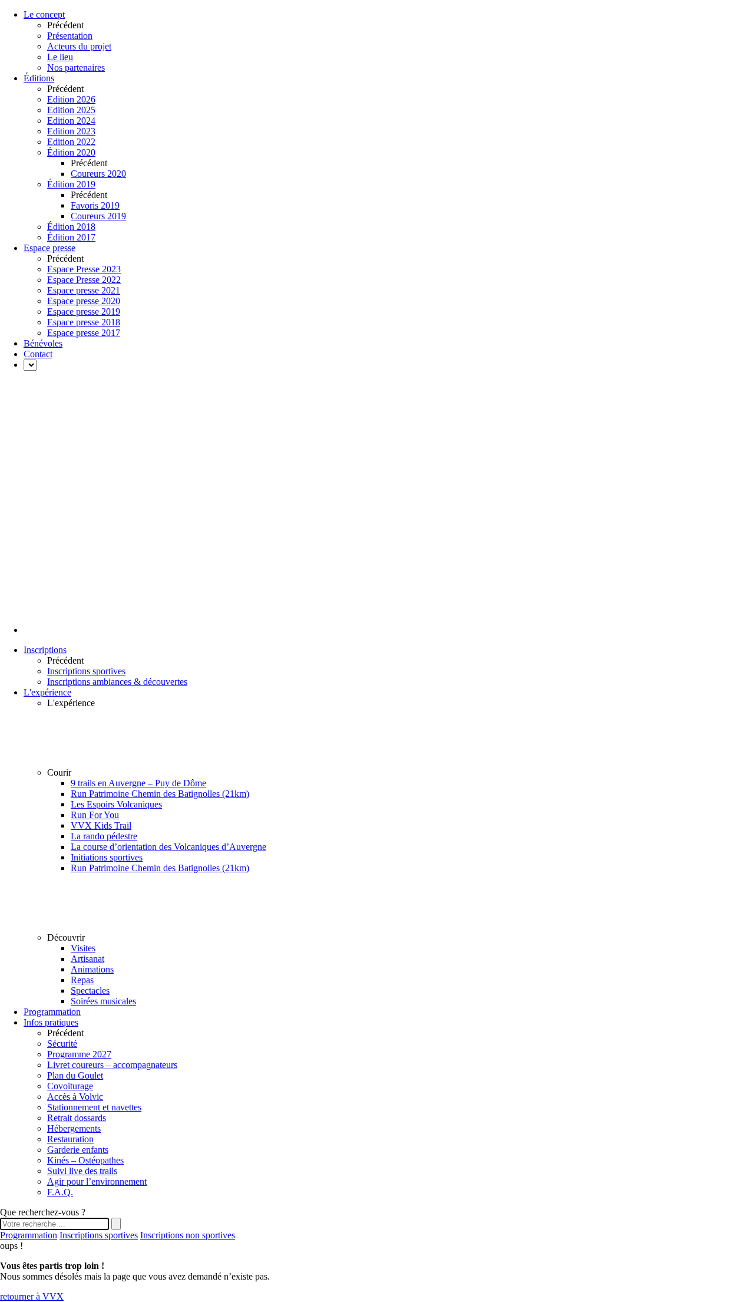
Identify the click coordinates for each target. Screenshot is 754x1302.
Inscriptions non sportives (187, 1235)
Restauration (70, 1139)
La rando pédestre (104, 836)
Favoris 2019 (95, 205)
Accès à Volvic (75, 1097)
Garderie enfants (77, 1150)
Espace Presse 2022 (84, 280)
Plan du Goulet (75, 1075)
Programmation (28, 1235)
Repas (82, 980)
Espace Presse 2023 (84, 269)
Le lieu (60, 57)
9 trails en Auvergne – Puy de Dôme (138, 783)
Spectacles (90, 990)
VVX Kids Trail (101, 825)
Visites (83, 948)
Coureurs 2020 (98, 174)
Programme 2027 (79, 1054)
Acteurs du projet (79, 46)
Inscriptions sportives (86, 671)
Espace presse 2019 (83, 311)
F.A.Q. (60, 1192)
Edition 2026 (71, 99)
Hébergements (74, 1128)
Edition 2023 (71, 131)
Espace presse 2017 (83, 333)
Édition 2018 (71, 227)
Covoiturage (70, 1086)
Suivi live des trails (82, 1171)
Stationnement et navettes (94, 1107)
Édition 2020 (71, 152)
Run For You (95, 815)
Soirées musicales (103, 1001)
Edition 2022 (71, 142)
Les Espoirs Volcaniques (116, 804)
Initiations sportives (107, 857)
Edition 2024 (71, 121)
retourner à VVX (32, 1296)
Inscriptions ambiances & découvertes (117, 682)
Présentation (69, 36)
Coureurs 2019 (98, 216)
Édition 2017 (71, 237)
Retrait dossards (76, 1118)
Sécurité (62, 1044)
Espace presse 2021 (83, 290)
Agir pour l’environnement (97, 1181)
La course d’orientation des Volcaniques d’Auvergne (168, 847)
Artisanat (87, 959)
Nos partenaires (76, 67)
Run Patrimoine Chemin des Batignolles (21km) (160, 794)
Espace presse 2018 (83, 322)
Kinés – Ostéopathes (85, 1160)
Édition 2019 (71, 184)
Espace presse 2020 (83, 301)
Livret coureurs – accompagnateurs (112, 1065)
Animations (92, 969)
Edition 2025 (71, 110)
